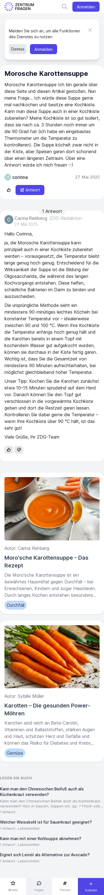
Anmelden (86, 6)
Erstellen (91, 890)
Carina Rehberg (30, 218)
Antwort (33, 189)
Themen (65, 890)
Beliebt (13, 890)
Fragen (39, 890)
